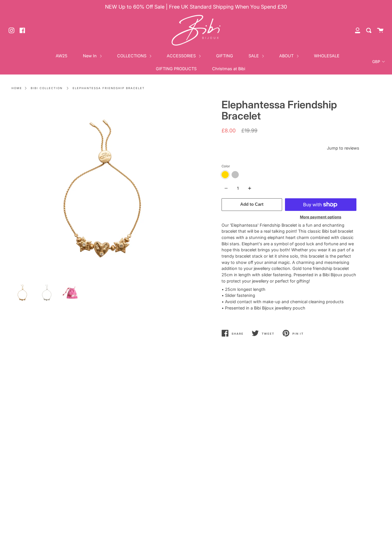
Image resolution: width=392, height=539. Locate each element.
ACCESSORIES (182, 55)
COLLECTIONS (132, 55)
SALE (254, 55)
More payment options (320, 217)
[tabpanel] (101, 189)
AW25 (61, 55)
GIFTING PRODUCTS (176, 68)
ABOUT (287, 55)
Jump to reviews (343, 148)
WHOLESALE (326, 55)
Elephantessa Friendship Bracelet (109, 88)
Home (16, 88)
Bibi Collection (47, 88)
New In (90, 55)
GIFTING (224, 55)
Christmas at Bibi (228, 68)
